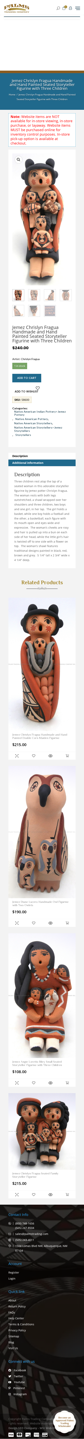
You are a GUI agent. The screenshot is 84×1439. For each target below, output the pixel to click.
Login (11, 1278)
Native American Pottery (31, 419)
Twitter (18, 1376)
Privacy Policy (17, 1330)
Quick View (17, 756)
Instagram (20, 1394)
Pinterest (19, 1388)
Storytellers (23, 434)
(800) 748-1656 (24, 1223)
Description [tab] (20, 456)
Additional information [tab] (27, 463)
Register (13, 1272)
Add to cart (26, 378)
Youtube (19, 1382)
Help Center (16, 1318)
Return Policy (17, 1306)
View (50, 756)
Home (12, 94)
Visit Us (13, 1348)
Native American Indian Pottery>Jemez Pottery (40, 413)
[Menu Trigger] (77, 8)
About (12, 1300)
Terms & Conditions (21, 1324)
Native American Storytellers (33, 423)
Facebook (19, 1370)
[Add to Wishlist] (34, 756)
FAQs (11, 1312)
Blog (11, 1342)
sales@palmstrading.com (31, 1234)
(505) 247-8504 (24, 1228)
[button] (18, 159)
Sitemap (13, 1336)
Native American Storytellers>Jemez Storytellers (38, 429)
